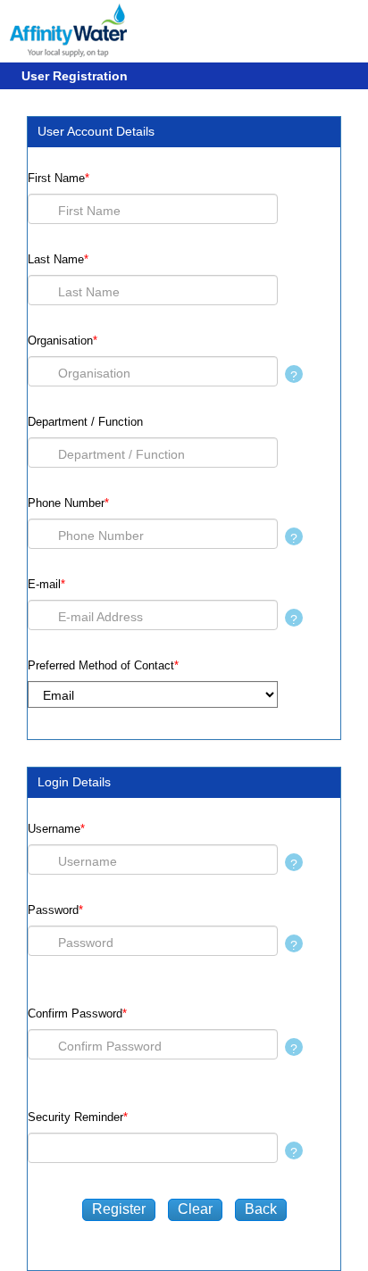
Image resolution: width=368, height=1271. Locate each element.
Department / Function (85, 421)
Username (56, 828)
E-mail (46, 584)
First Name (58, 178)
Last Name (58, 259)
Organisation (62, 340)
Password (55, 910)
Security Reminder (78, 1117)
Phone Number (68, 503)
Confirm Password (77, 1013)
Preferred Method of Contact (103, 665)
